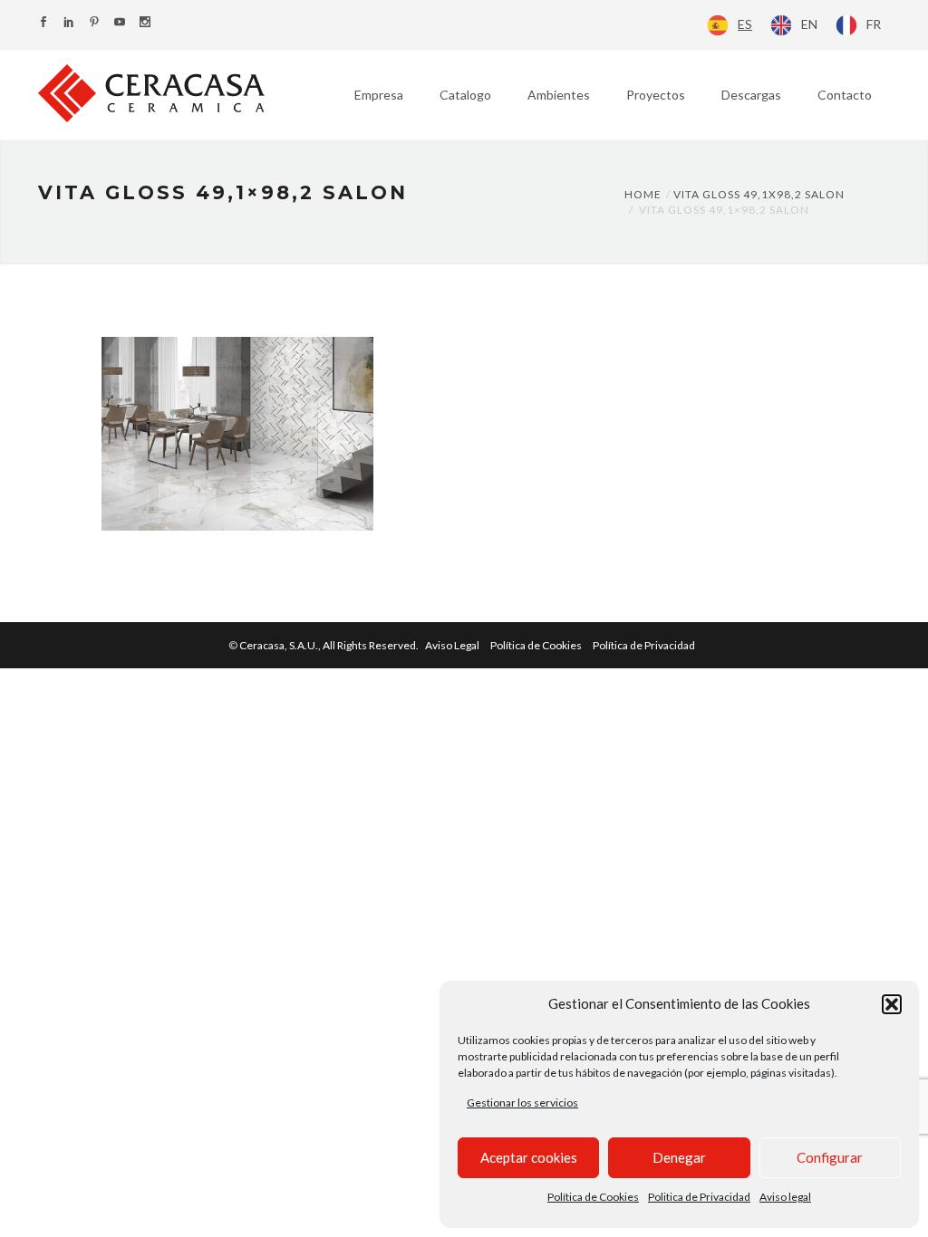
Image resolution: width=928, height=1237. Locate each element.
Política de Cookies (593, 1196)
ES (745, 24)
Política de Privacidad (644, 645)
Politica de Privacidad (699, 1196)
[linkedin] (68, 23)
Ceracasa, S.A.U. (329, 645)
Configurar (830, 1157)
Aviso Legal (452, 645)
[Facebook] (43, 23)
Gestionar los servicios (522, 1102)
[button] (892, 1004)
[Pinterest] (94, 23)
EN (809, 24)
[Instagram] (145, 23)
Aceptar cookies (528, 1157)
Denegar (679, 1157)
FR (873, 24)
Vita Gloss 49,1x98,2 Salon (759, 194)
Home (643, 194)
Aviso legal (785, 1196)
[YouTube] (119, 23)
